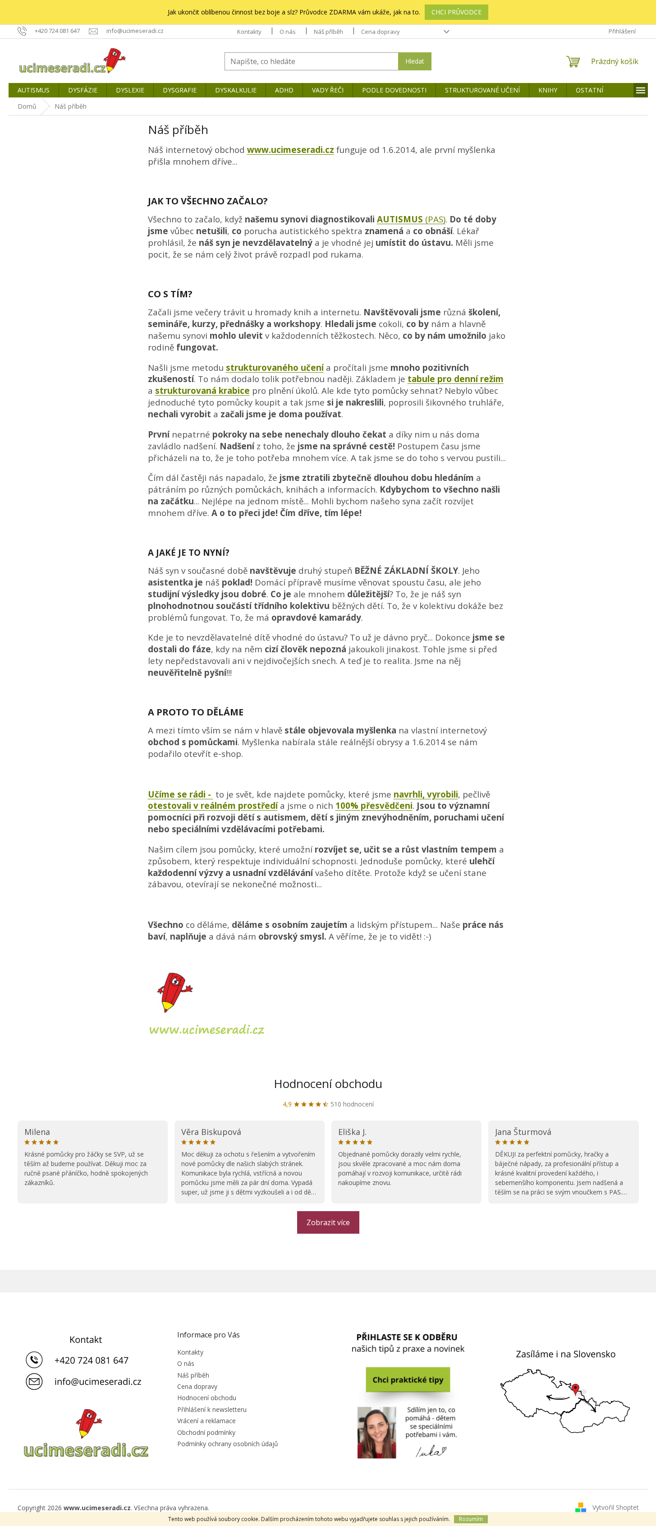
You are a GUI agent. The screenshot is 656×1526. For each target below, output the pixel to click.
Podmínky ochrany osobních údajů (227, 1443)
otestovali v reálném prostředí (213, 805)
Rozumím (471, 1519)
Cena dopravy (380, 32)
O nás (288, 32)
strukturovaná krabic (199, 390)
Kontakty (249, 32)
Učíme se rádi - (180, 794)
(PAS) (435, 219)
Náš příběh (328, 32)
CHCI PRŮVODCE (456, 12)
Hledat (414, 61)
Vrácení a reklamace (206, 1420)
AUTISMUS (401, 219)
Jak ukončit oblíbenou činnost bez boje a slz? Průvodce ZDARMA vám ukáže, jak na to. (294, 12)
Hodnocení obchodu (328, 1083)
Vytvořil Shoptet (615, 1507)
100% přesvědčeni (374, 805)
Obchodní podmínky (206, 1432)
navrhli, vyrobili (426, 794)
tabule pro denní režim (456, 378)
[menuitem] (34, 90)
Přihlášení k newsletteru (212, 1409)
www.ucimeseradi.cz (290, 149)
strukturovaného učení (275, 367)
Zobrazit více (328, 1222)
